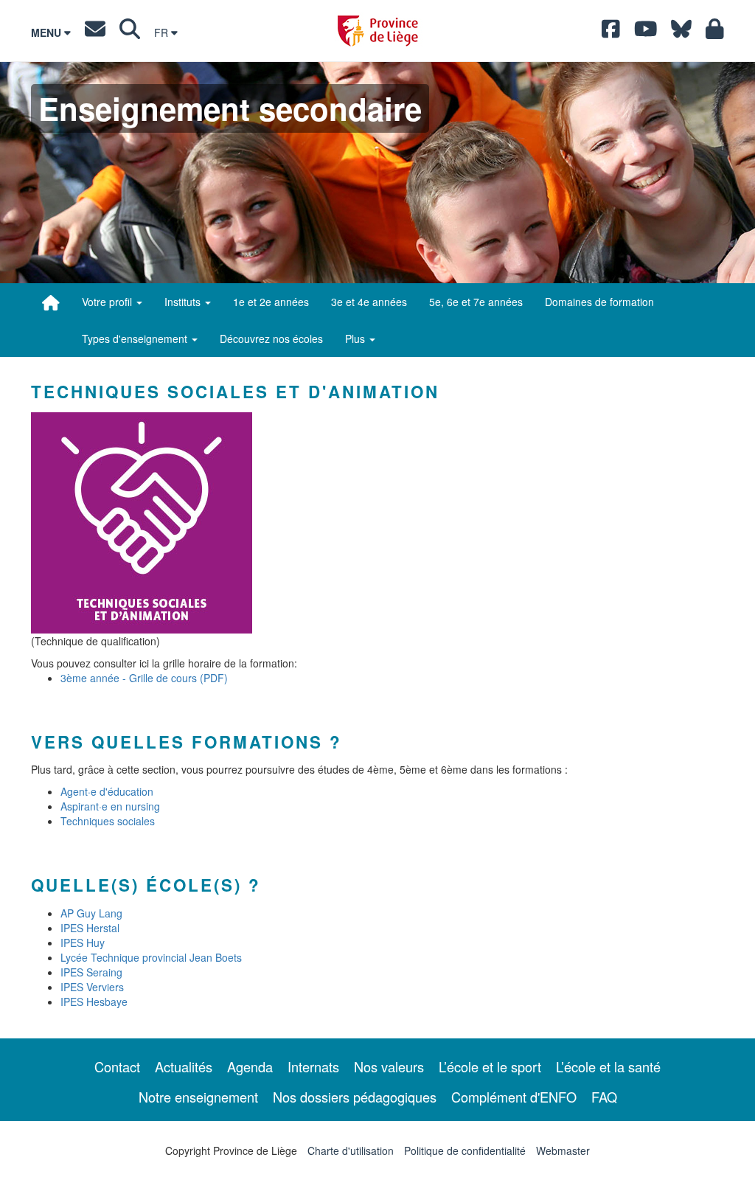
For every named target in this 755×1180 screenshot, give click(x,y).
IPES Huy (82, 942)
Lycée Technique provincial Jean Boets (151, 957)
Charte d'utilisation (350, 1150)
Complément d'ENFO (514, 1096)
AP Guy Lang (91, 913)
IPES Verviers (92, 986)
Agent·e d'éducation (106, 791)
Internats (313, 1066)
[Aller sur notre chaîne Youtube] (646, 32)
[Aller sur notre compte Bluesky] (681, 32)
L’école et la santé (608, 1066)
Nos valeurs (389, 1066)
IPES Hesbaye (94, 1001)
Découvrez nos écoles (271, 338)
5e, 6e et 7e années (476, 301)
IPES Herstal (89, 927)
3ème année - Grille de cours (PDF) (144, 677)
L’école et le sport (490, 1066)
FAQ (604, 1096)
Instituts (183, 301)
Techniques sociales (107, 820)
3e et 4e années (369, 301)
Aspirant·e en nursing (110, 806)
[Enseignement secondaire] (51, 302)
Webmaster (563, 1150)
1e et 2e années (271, 301)
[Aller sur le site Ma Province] (715, 32)
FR (162, 32)
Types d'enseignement (136, 338)
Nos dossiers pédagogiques (354, 1096)
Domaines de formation (599, 301)
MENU (47, 32)
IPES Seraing (91, 972)
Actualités (183, 1066)
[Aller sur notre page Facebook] (611, 32)
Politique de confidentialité (465, 1150)
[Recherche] (129, 32)
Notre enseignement (198, 1096)
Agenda (250, 1066)
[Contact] (95, 32)
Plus (356, 338)
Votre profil (108, 301)
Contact (117, 1066)
